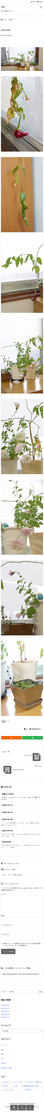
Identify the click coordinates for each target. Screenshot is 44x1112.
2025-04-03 (7, 831)
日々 (12, 19)
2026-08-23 (5, 1005)
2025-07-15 (7, 805)
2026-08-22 (5, 1008)
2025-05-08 (7, 819)
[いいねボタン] (3, 721)
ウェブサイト (5, 934)
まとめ (5, 1082)
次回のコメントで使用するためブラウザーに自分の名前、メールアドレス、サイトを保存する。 (22, 944)
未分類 (3, 1063)
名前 (3, 916)
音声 (28, 1090)
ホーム (5, 19)
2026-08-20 (5, 1014)
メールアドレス (7, 925)
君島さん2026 (7, 794)
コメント (4, 894)
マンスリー (17, 1082)
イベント (4, 1045)
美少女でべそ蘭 (6, 1068)
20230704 (6, 842)
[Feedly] (32, 737)
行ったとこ (7, 1090)
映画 (38, 1082)
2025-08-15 (7, 812)
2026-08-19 (5, 1017)
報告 (2, 1054)
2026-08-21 (5, 1011)
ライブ (29, 1082)
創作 (2, 1050)
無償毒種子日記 (36, 729)
